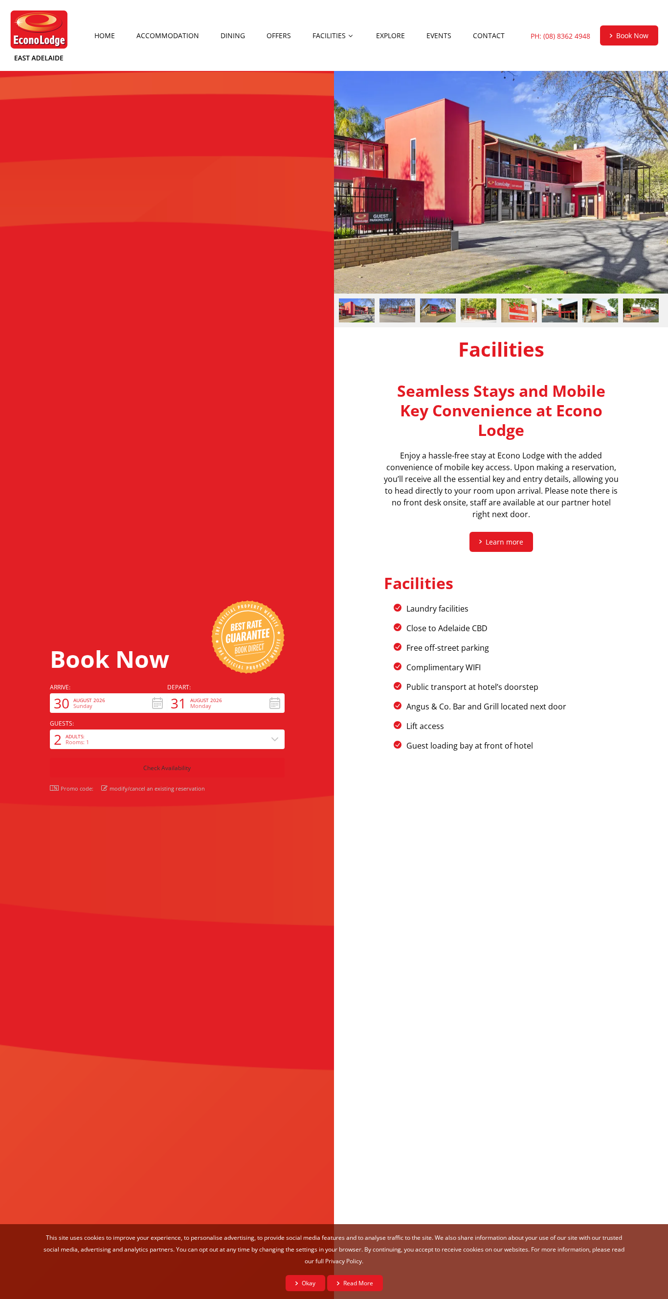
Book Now (632, 35)
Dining (233, 35)
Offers (279, 35)
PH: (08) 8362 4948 (560, 36)
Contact (489, 35)
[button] (108, 703)
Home (104, 35)
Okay (308, 1283)
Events (438, 35)
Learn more (504, 542)
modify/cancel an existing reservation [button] (157, 788)
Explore (390, 35)
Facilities (329, 35)
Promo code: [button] (77, 788)
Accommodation (167, 35)
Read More (358, 1283)
